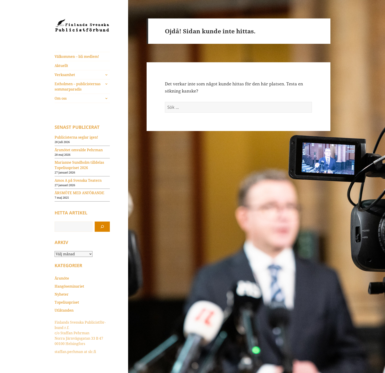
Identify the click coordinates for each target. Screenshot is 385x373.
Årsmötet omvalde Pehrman (79, 149)
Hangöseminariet (69, 286)
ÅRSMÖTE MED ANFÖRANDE (79, 192)
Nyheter (62, 294)
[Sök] (102, 227)
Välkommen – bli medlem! (77, 56)
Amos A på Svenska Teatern (78, 180)
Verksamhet (65, 74)
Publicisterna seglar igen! (76, 137)
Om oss (61, 98)
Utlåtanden (64, 310)
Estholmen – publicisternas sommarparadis (77, 86)
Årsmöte (62, 278)
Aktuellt (61, 65)
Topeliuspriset (67, 302)
